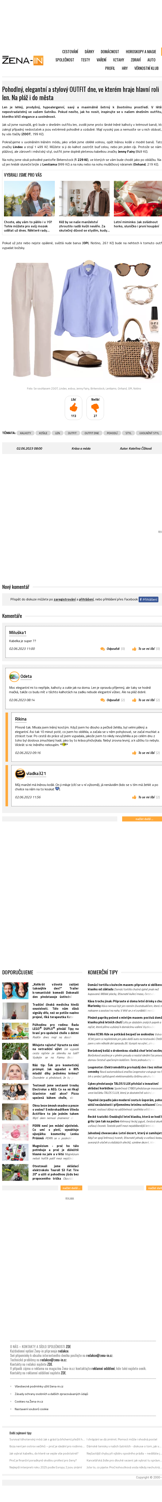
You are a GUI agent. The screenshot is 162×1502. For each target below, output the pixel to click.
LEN (57, 433)
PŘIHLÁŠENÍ (86, 599)
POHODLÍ (112, 433)
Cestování (70, 51)
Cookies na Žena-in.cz (29, 1401)
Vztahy (118, 59)
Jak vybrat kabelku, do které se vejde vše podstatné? (43, 1453)
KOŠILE (43, 433)
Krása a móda (81, 448)
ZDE (68, 1346)
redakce (63, 1351)
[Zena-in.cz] (25, 60)
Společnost (64, 59)
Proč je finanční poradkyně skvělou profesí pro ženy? (43, 1460)
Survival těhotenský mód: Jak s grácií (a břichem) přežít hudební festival (47, 1439)
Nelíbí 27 (95, 408)
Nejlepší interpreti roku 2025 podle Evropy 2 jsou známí (45, 1467)
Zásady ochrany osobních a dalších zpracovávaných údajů (51, 1394)
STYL (128, 433)
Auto (151, 59)
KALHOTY (25, 433)
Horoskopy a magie (141, 51)
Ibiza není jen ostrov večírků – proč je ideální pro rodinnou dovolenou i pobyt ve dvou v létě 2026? (47, 1446)
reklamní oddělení (103, 1368)
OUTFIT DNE (92, 433)
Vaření (101, 59)
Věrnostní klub (146, 68)
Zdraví (136, 59)
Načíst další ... (71, 1188)
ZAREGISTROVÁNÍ (65, 599)
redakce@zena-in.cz (99, 1355)
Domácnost (110, 51)
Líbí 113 (73, 408)
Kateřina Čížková (140, 448)
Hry (125, 68)
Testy (85, 59)
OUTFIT (72, 433)
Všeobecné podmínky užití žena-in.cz (39, 1386)
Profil (110, 68)
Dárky (89, 51)
